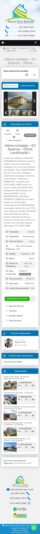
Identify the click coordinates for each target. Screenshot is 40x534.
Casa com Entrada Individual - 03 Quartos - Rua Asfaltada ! (17, 440)
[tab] (10, 86)
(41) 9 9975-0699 (26, 35)
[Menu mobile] (3, 43)
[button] (6, 101)
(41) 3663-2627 (26, 27)
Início (7, 48)
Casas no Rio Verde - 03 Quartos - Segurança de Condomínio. (17, 378)
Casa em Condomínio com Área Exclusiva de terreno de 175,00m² (20, 408)
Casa (33, 48)
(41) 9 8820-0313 (26, 31)
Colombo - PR (24, 48)
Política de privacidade (20, 530)
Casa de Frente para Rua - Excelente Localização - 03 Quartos (18, 424)
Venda (14, 48)
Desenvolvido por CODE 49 (20, 532)
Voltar (34, 51)
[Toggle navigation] (35, 43)
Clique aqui (8, 463)
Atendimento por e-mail (21, 489)
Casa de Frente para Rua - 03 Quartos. (19, 393)
